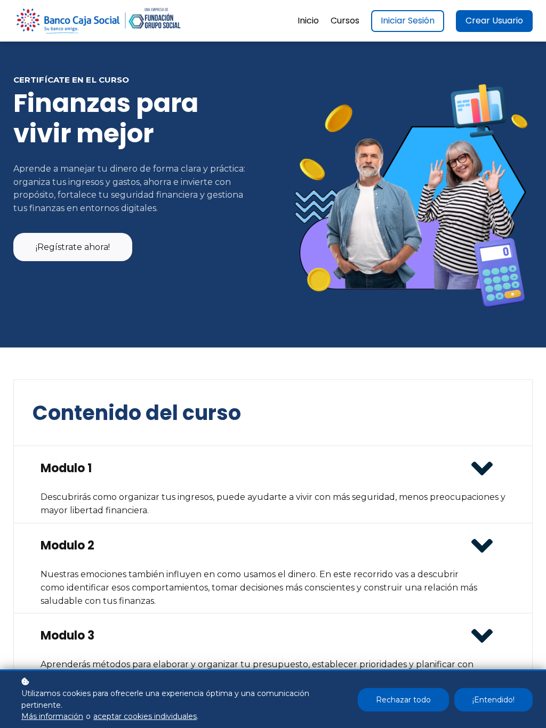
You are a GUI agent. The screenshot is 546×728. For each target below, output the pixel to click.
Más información (52, 716)
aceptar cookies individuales (145, 716)
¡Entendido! (493, 700)
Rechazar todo (403, 700)
